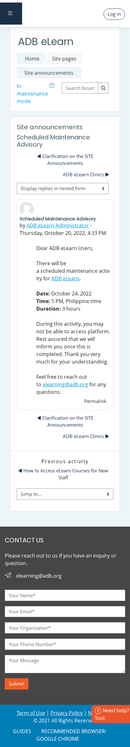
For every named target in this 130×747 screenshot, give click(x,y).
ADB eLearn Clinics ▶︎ (86, 174)
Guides (22, 731)
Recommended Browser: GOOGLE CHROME (71, 735)
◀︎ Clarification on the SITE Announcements (65, 159)
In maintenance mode (32, 94)
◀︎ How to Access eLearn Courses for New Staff (63, 474)
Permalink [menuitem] (95, 401)
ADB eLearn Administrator (58, 225)
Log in (114, 14)
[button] (53, 93)
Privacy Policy (66, 712)
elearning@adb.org (65, 384)
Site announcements (49, 72)
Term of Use (31, 712)
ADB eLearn (65, 278)
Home (32, 58)
